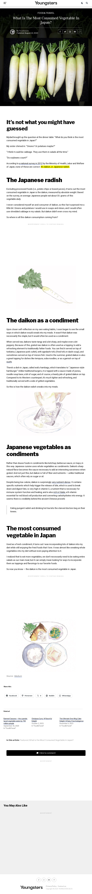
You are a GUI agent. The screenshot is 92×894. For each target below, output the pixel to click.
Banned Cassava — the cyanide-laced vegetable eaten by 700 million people (16, 721)
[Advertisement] (46, 243)
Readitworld (24, 31)
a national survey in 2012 (30, 163)
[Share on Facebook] (60, 31)
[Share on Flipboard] (70, 31)
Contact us (62, 886)
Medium (18, 676)
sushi (9, 362)
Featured (24, 740)
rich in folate (59, 492)
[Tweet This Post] (65, 31)
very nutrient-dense (61, 482)
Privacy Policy (51, 886)
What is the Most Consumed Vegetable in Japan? (51, 740)
